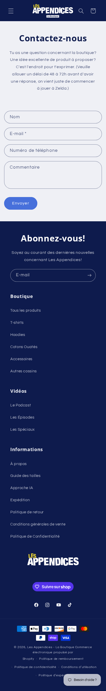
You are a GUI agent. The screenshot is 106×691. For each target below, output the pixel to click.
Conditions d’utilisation (79, 667)
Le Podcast (20, 405)
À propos (18, 464)
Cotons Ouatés (23, 347)
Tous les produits (25, 310)
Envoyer (20, 203)
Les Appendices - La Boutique (50, 647)
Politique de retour (27, 512)
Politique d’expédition (55, 675)
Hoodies (17, 335)
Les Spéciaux (22, 429)
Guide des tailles (25, 476)
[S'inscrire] (89, 275)
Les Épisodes (22, 417)
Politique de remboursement (61, 658)
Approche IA (21, 488)
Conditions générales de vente (37, 524)
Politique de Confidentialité (35, 536)
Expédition (20, 500)
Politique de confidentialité (35, 667)
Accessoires (21, 359)
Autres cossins (23, 371)
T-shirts (17, 323)
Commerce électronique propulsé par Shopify (57, 653)
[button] (11, 11)
